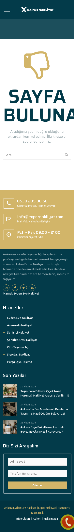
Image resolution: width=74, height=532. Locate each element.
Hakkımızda (51, 518)
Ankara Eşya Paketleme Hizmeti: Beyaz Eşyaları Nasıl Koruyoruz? (42, 429)
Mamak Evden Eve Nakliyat (21, 293)
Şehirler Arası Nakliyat (22, 339)
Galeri (36, 518)
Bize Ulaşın (23, 518)
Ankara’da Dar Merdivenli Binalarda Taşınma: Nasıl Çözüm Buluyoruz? (44, 411)
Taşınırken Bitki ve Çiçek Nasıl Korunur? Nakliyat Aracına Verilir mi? (44, 393)
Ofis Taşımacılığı (18, 347)
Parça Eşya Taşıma (19, 361)
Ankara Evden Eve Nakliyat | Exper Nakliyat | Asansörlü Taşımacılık (37, 510)
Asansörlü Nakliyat (19, 325)
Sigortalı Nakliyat (18, 354)
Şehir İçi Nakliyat (18, 332)
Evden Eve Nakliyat (20, 317)
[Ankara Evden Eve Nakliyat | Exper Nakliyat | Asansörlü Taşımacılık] (37, 9)
